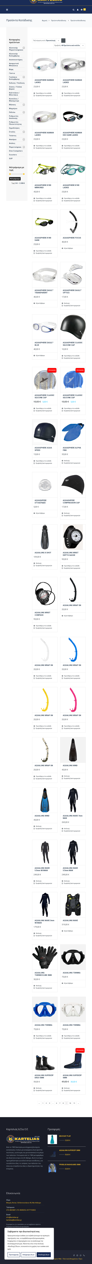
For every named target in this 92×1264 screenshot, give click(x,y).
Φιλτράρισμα (15, 179)
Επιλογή (66, 303)
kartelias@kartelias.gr (14, 1220)
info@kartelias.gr (12, 1217)
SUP (11, 158)
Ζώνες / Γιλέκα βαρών (15, 88)
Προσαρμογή (14, 1255)
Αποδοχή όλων (43, 1255)
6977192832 (31, 1210)
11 (74, 1103)
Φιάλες (12, 143)
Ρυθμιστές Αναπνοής (13, 117)
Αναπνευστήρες (16, 60)
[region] (29, 1244)
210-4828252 (21, 1210)
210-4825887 (11, 1210)
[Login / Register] (77, 9)
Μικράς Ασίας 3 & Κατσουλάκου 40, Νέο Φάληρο (23, 1203)
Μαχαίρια (13, 108)
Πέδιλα (12, 112)
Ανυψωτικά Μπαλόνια (14, 65)
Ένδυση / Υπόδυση (17, 83)
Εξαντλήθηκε (68, 248)
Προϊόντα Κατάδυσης (59, 20)
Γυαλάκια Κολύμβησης (14, 78)
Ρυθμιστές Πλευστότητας (15, 123)
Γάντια (12, 73)
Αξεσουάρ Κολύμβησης (14, 55)
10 (70, 1103)
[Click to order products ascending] (63, 40)
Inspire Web (57, 1259)
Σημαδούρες (14, 128)
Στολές (12, 132)
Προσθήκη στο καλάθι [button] (43, 93)
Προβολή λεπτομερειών (43, 95)
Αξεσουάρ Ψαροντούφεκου (16, 49)
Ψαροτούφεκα (15, 147)
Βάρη (11, 69)
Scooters (13, 155)
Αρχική (44, 20)
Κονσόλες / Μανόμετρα (14, 100)
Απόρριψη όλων (28, 1255)
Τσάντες (12, 136)
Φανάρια (12, 139)
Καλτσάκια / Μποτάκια (14, 94)
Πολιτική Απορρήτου (70, 1259)
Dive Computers (16, 151)
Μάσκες (12, 105)
